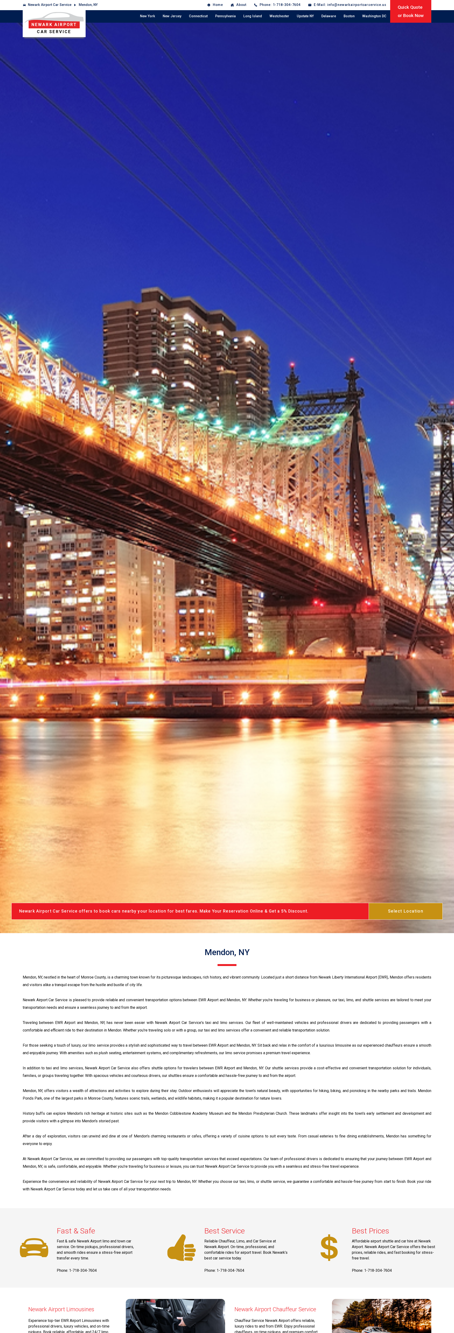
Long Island (252, 16)
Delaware (328, 16)
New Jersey (172, 16)
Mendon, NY (88, 5)
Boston (349, 16)
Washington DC (374, 16)
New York (147, 16)
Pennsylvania (225, 16)
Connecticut (198, 16)
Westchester (279, 16)
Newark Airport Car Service (49, 5)
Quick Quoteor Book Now (411, 11)
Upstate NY (305, 16)
